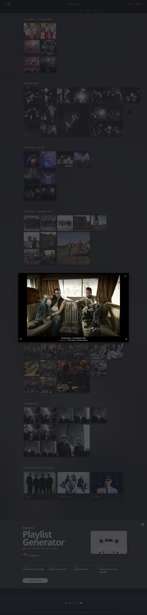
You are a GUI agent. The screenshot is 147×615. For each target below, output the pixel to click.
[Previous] (21, 339)
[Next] (126, 339)
